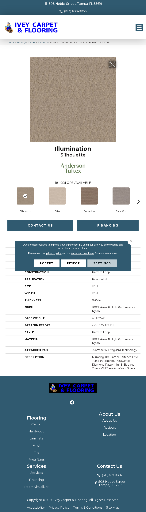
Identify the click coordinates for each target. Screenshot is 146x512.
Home (11, 42)
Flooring (21, 42)
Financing (107, 225)
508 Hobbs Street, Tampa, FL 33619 (75, 4)
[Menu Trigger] (139, 27)
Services (36, 473)
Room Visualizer (36, 487)
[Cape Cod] (121, 195)
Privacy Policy (58, 507)
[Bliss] (57, 195)
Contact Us (40, 225)
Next (138, 196)
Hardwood (37, 431)
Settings (102, 263)
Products (43, 42)
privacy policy (53, 253)
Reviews (109, 427)
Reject (73, 263)
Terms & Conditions (87, 507)
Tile (36, 452)
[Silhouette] (25, 195)
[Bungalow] (89, 195)
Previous (7, 196)
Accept (47, 263)
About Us (109, 420)
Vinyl (36, 445)
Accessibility (36, 507)
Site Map (112, 507)
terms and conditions (82, 253)
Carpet (32, 42)
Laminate (36, 438)
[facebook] (72, 402)
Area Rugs (36, 459)
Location (109, 434)
